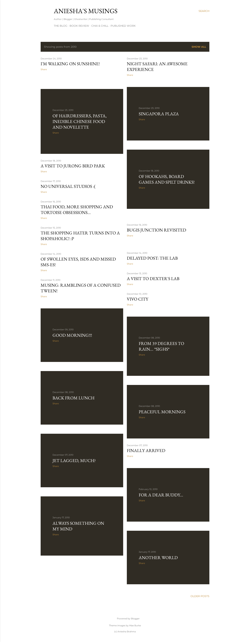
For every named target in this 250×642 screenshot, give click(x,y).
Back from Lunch (73, 398)
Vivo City (137, 299)
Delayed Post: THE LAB (152, 258)
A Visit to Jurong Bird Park (73, 166)
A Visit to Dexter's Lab (153, 278)
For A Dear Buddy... (161, 495)
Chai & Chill (99, 25)
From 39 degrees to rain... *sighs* (161, 346)
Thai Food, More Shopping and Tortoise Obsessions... (77, 209)
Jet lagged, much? (74, 460)
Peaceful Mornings (162, 412)
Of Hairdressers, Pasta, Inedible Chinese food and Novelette (80, 121)
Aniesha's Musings (85, 11)
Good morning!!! (72, 335)
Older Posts (200, 596)
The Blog (60, 25)
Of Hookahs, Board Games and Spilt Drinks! (167, 179)
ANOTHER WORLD (158, 557)
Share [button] (44, 69)
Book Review (79, 25)
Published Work (123, 25)
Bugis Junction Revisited (156, 230)
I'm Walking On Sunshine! (70, 64)
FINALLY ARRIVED (146, 450)
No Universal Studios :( (68, 186)
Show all (199, 46)
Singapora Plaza (159, 114)
